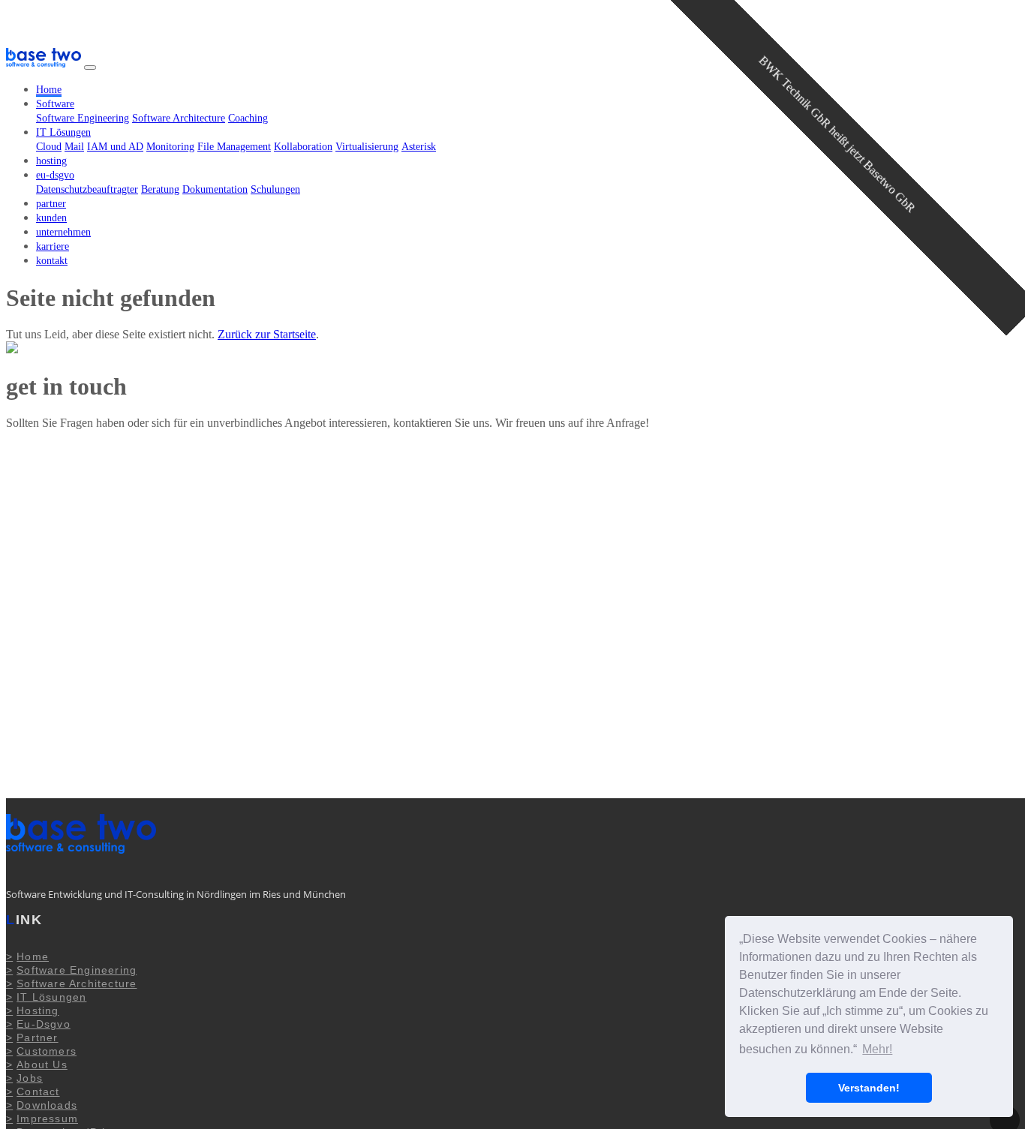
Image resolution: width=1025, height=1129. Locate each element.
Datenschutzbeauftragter (87, 189)
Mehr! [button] (877, 1049)
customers (47, 1051)
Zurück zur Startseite (267, 334)
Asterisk (418, 146)
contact (38, 1091)
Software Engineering (82, 118)
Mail (74, 146)
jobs (30, 1078)
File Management (234, 146)
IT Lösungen (51, 997)
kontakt (52, 260)
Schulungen (275, 189)
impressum (47, 1118)
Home (49, 89)
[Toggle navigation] (90, 67)
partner (51, 203)
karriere (52, 246)
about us (42, 1064)
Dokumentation (215, 189)
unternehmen (63, 232)
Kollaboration (303, 146)
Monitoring (170, 146)
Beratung (160, 189)
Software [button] (55, 104)
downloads (47, 1105)
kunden (51, 218)
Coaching (248, 118)
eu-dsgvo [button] (55, 175)
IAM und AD (115, 146)
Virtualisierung (366, 146)
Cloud (49, 146)
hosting (51, 161)
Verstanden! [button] (869, 1088)
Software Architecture (178, 118)
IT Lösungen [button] (63, 132)
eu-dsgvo (44, 1024)
